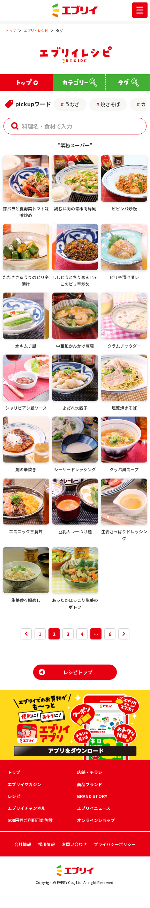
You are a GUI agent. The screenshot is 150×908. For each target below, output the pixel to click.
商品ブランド (89, 784)
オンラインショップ (96, 820)
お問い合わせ (74, 844)
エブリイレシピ (36, 30)
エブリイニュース (93, 808)
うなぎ (72, 104)
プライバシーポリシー (115, 844)
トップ (11, 30)
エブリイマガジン (24, 784)
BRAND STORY (92, 796)
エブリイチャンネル (26, 808)
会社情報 (22, 844)
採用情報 (46, 844)
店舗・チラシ (89, 772)
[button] (15, 126)
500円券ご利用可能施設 (30, 820)
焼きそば (110, 104)
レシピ (14, 796)
